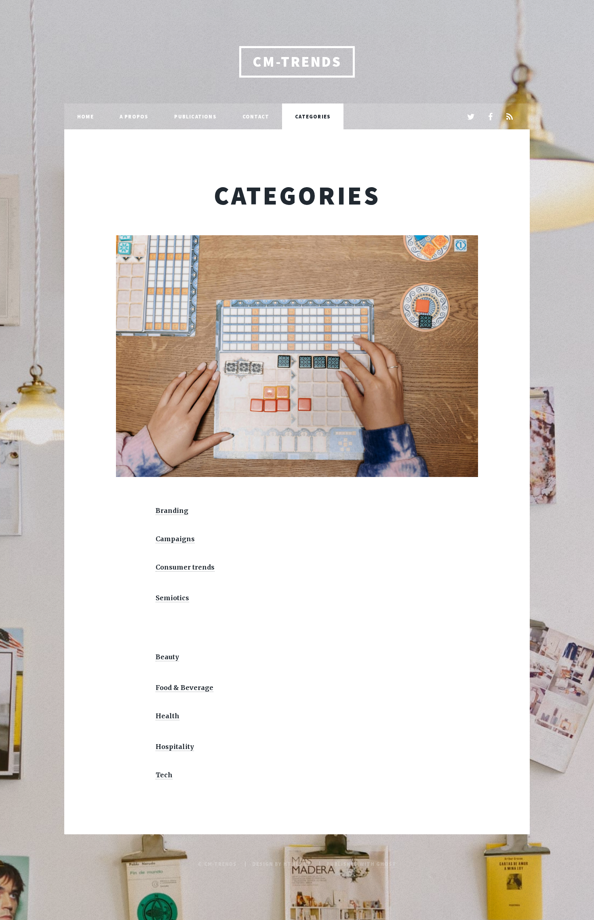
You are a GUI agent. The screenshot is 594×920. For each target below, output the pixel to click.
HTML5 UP (297, 864)
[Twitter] (470, 117)
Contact (255, 116)
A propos (134, 116)
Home (85, 116)
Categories (313, 116)
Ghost (386, 864)
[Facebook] (490, 117)
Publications (195, 116)
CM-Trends (297, 62)
